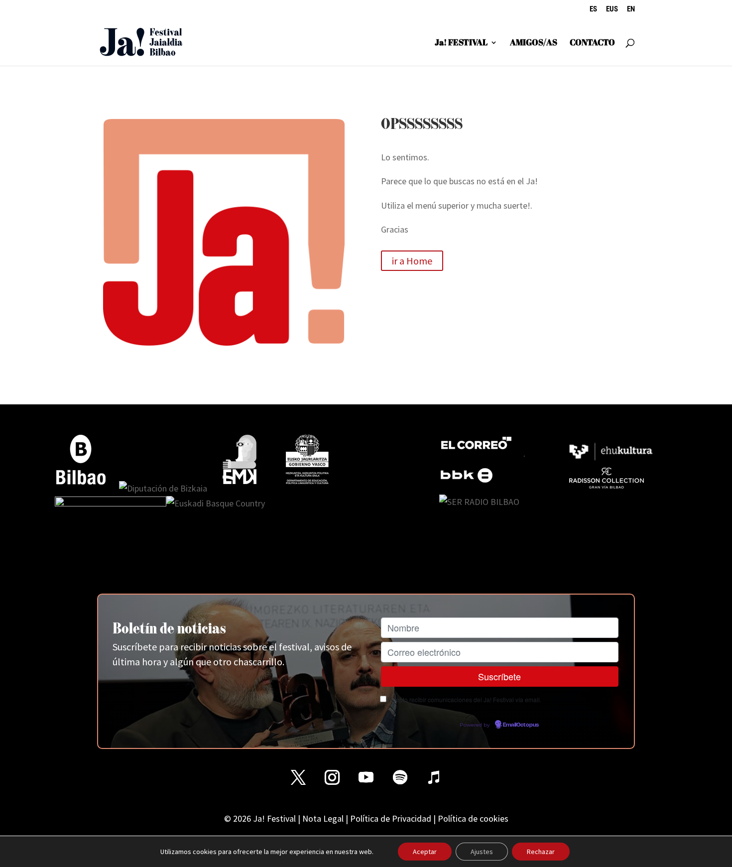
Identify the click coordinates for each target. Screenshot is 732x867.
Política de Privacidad (390, 818)
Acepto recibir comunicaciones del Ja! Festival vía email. (465, 699)
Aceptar (425, 851)
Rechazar (541, 851)
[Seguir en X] (298, 777)
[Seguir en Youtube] (366, 777)
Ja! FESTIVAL (461, 43)
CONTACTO (592, 43)
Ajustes (482, 851)
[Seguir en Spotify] (400, 777)
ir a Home (412, 260)
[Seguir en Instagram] (332, 777)
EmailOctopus (521, 725)
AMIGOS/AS (533, 43)
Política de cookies (473, 818)
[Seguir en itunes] (434, 777)
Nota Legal (323, 818)
